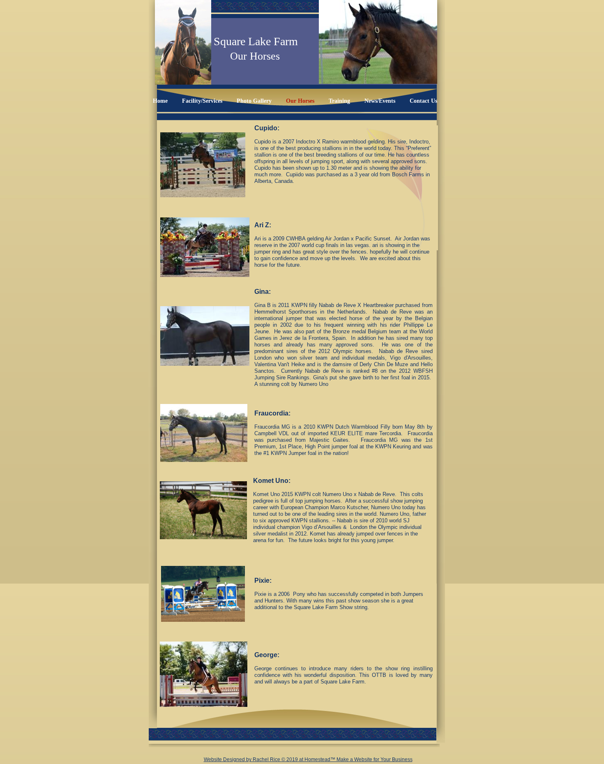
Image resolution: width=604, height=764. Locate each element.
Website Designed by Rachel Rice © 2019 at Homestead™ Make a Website (288, 759)
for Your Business (392, 759)
